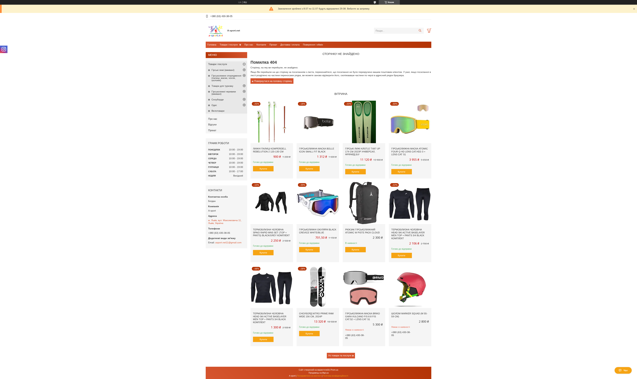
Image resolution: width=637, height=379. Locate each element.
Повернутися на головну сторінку (273, 81)
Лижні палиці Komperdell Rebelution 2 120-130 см (269, 150)
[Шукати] (420, 31)
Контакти (261, 44)
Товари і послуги (229, 44)
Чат (626, 370)
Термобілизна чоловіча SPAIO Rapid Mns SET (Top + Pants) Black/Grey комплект (271, 232)
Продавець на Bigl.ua (319, 373)
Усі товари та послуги (339, 355)
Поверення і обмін (313, 44)
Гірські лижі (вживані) (223, 70)
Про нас (248, 44)
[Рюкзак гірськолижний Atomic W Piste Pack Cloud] (364, 203)
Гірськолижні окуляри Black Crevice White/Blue (317, 231)
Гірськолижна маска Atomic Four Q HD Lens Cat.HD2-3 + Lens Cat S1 (409, 151)
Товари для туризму (222, 86)
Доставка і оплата (290, 44)
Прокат (273, 44)
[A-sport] (216, 30)
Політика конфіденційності (335, 376)
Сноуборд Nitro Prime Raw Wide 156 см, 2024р (316, 315)
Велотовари (218, 110)
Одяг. (214, 105)
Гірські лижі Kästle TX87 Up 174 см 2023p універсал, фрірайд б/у (362, 151)
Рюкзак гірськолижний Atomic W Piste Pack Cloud (362, 231)
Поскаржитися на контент (309, 376)
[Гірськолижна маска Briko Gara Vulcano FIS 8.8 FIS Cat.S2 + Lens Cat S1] (364, 287)
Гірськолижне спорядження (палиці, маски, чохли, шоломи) (226, 78)
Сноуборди (218, 99)
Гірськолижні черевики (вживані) (224, 92)
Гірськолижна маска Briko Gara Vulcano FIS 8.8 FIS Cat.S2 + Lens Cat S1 (362, 316)
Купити (263, 168)
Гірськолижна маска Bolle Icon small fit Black (316, 150)
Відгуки (212, 124)
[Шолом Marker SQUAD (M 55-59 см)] (410, 287)
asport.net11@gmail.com (228, 242)
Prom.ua (334, 370)
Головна (211, 44)
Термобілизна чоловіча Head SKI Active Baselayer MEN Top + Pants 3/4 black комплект (408, 234)
